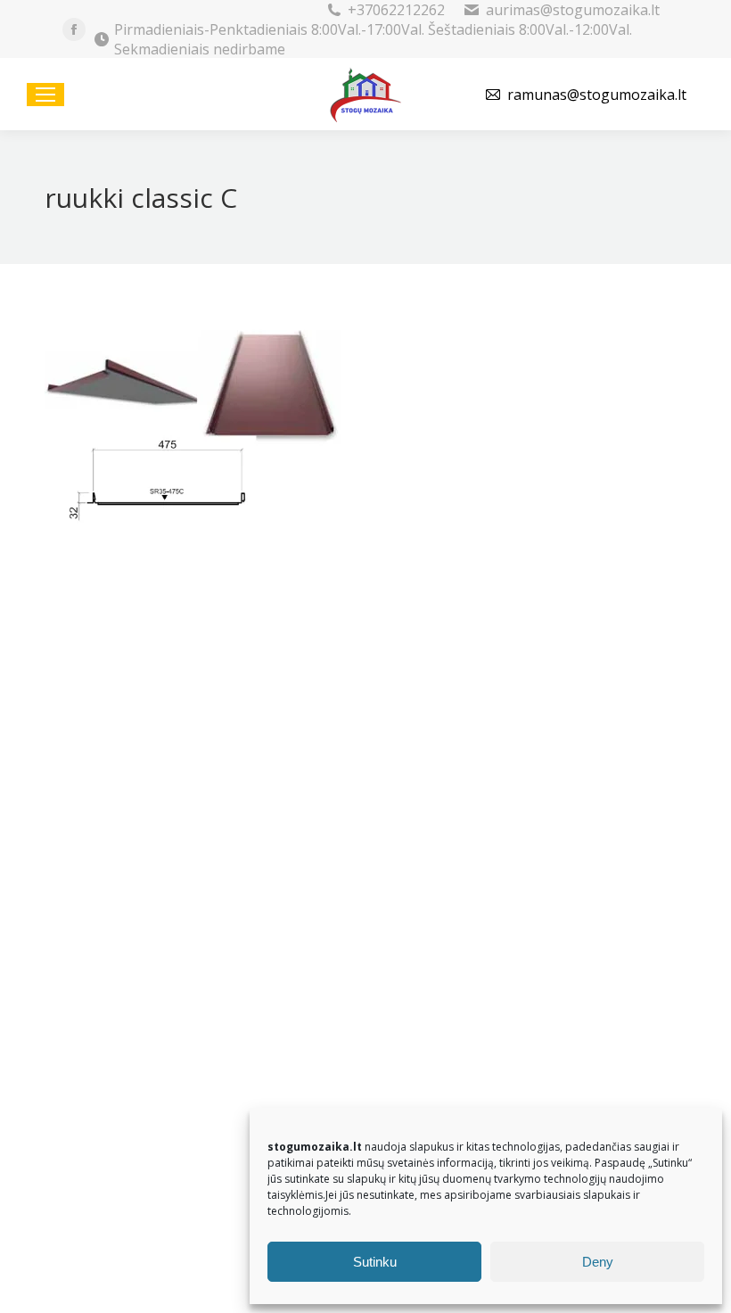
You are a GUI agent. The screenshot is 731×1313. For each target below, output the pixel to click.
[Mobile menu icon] (45, 94)
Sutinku (375, 1261)
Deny (597, 1261)
